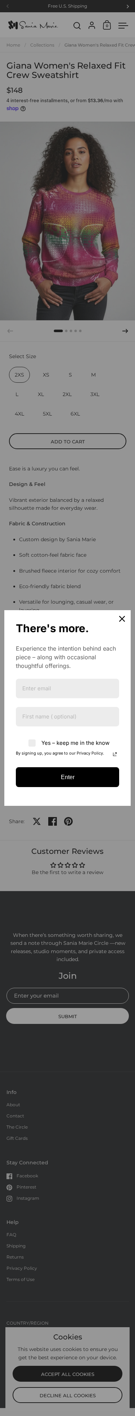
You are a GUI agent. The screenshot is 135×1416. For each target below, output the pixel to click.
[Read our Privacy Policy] (115, 754)
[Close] (122, 618)
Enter (68, 777)
